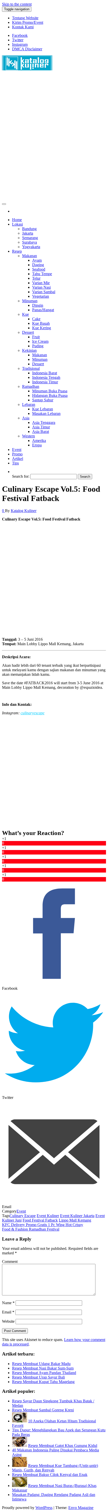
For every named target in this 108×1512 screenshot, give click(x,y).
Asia (25, 418)
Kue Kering (41, 328)
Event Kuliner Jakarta (77, 1216)
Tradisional (31, 368)
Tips (15, 463)
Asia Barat (40, 431)
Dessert (28, 332)
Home (17, 220)
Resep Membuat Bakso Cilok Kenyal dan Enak (49, 1474)
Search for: (20, 476)
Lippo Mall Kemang (75, 1220)
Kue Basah (41, 323)
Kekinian (29, 350)
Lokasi (17, 224)
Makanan (29, 256)
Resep (17, 251)
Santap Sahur (42, 400)
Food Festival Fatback (40, 1220)
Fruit (36, 337)
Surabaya (29, 242)
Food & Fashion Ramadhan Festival (30, 1229)
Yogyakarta (31, 247)
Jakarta (27, 233)
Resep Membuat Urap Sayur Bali (38, 1377)
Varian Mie (41, 283)
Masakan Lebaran (46, 413)
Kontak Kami (23, 27)
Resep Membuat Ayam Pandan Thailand (44, 1373)
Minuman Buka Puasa (49, 391)
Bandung (29, 229)
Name (8, 1303)
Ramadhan (30, 386)
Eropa (37, 445)
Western (28, 436)
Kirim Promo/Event (27, 22)
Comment (10, 1261)
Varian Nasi (41, 287)
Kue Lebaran (42, 409)
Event (16, 449)
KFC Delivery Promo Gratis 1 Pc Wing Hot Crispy (42, 1225)
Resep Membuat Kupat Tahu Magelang (43, 1382)
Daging (38, 265)
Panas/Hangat (43, 310)
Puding (37, 346)
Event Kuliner (48, 1216)
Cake (36, 319)
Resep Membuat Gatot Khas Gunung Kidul (62, 1445)
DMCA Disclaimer (27, 49)
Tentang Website (25, 18)
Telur (36, 278)
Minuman (29, 301)
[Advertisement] (54, 138)
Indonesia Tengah (46, 377)
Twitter (17, 40)
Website (8, 1321)
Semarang (30, 238)
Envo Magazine (80, 1507)
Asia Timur (41, 427)
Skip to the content (17, 4)
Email (8, 1312)
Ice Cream (40, 341)
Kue (25, 314)
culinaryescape (32, 713)
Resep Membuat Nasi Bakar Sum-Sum (43, 1368)
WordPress (43, 1507)
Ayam (37, 260)
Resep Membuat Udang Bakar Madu (41, 1364)
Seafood (38, 269)
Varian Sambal (43, 292)
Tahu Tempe (42, 274)
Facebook (20, 35)
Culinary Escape (23, 1216)
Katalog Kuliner (23, 511)
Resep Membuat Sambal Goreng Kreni (43, 1410)
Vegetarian (40, 296)
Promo (17, 454)
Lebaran (28, 404)
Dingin (37, 305)
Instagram (20, 44)
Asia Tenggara (43, 422)
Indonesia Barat (44, 373)
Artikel (17, 458)
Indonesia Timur (45, 382)
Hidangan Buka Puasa (50, 395)
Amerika (39, 440)
